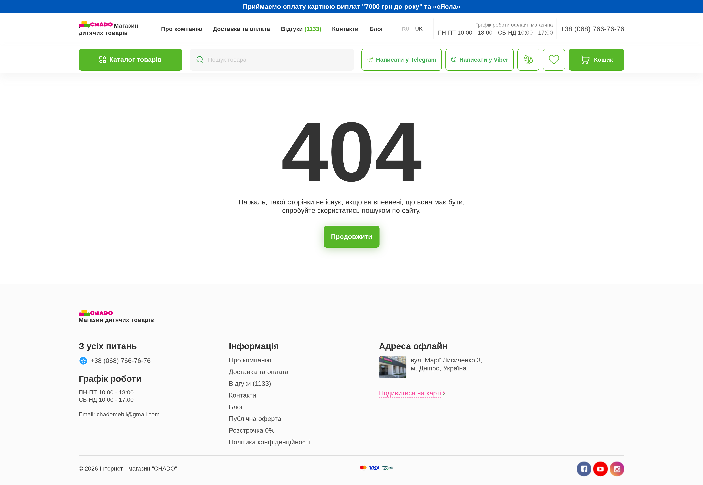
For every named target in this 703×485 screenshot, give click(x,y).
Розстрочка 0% (252, 430)
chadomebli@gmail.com (128, 414)
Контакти (345, 29)
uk (419, 29)
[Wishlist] (554, 60)
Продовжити (351, 236)
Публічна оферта (255, 418)
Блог (376, 29)
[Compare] (528, 60)
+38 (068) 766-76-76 (592, 29)
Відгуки (301, 29)
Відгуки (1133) (250, 383)
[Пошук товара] (199, 60)
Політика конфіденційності (269, 442)
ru (405, 29)
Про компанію (181, 29)
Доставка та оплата (241, 29)
